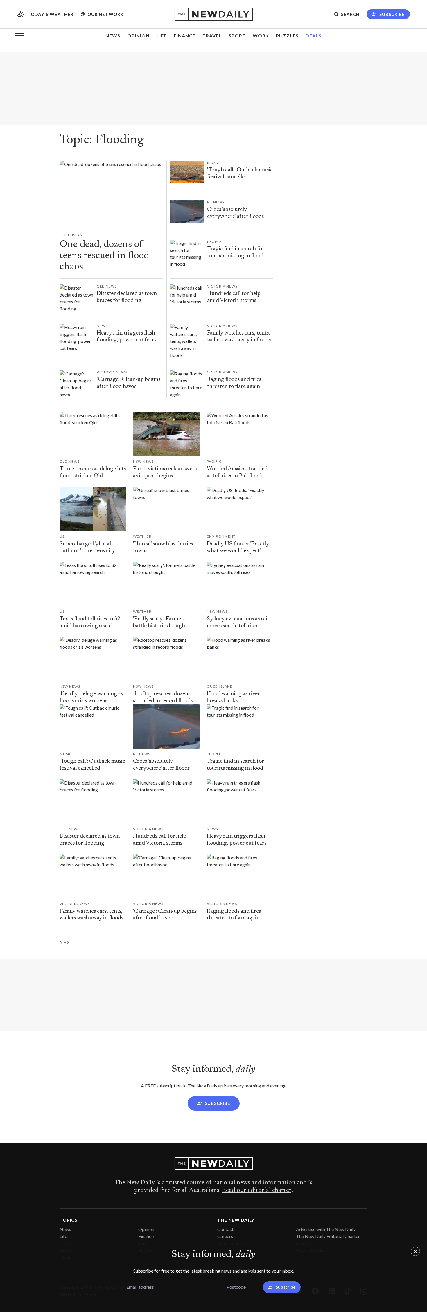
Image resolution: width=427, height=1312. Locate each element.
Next (67, 942)
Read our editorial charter (256, 1190)
